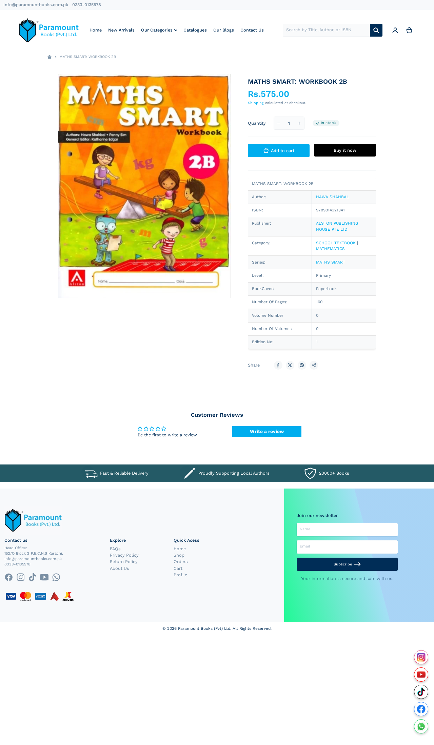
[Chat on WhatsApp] (421, 726)
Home (180, 548)
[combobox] (326, 30)
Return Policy (124, 561)
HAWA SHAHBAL (332, 196)
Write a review (267, 431)
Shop (179, 555)
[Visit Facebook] (421, 709)
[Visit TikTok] (421, 692)
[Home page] (49, 57)
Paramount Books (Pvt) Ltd (204, 628)
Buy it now (345, 150)
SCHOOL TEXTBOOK (336, 243)
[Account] (395, 30)
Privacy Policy (124, 555)
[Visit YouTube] (421, 674)
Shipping (256, 103)
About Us (119, 568)
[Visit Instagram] (421, 657)
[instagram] (20, 577)
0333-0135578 (86, 4)
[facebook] (9, 577)
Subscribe (343, 564)
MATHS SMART (330, 262)
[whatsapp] (56, 577)
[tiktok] (32, 577)
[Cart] (409, 30)
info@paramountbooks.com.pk (35, 4)
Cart (178, 568)
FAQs (115, 548)
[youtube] (44, 577)
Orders (181, 561)
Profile (180, 574)
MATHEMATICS (330, 248)
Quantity (257, 123)
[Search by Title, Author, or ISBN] (376, 30)
